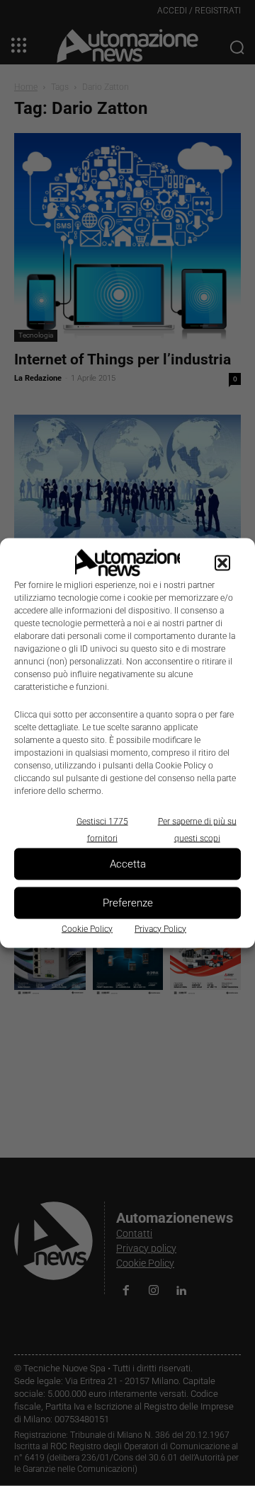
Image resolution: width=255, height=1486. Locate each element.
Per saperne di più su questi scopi (197, 829)
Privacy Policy (160, 928)
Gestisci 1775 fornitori (102, 829)
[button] (222, 562)
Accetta (128, 864)
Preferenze (128, 903)
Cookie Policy (87, 928)
